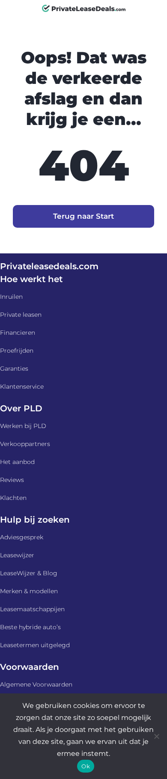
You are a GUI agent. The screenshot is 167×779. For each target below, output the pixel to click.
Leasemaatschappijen (32, 609)
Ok (85, 766)
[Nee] (156, 736)
